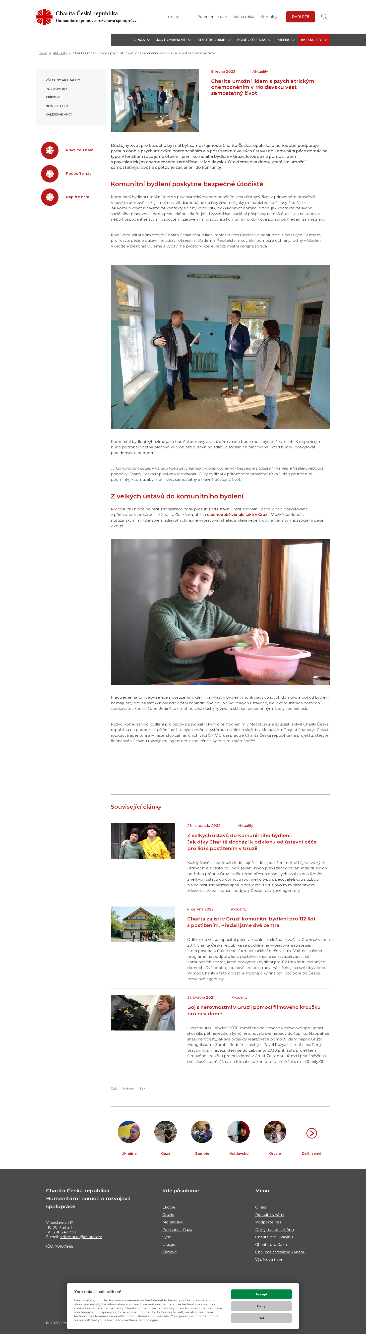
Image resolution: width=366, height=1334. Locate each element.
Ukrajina (170, 1244)
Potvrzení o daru (213, 16)
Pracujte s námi (269, 1214)
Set (261, 1318)
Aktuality (60, 53)
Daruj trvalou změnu (274, 1229)
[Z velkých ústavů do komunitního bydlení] (220, 611)
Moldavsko (172, 1222)
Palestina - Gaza (177, 1229)
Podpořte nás (268, 1222)
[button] (141, 40)
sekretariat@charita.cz (81, 1236)
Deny (261, 1306)
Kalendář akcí (59, 114)
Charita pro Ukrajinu (274, 1237)
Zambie (169, 1252)
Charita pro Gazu (271, 1244)
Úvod (43, 53)
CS (170, 16)
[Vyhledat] (324, 16)
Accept (261, 1294)
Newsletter (57, 106)
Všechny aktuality (63, 80)
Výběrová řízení (269, 1259)
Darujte (300, 16)
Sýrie (166, 1237)
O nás (260, 1207)
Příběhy (53, 97)
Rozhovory (56, 89)
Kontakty (268, 16)
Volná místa (244, 16)
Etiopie (169, 1207)
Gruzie (168, 1214)
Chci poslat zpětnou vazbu (280, 1252)
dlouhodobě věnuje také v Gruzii (238, 514)
